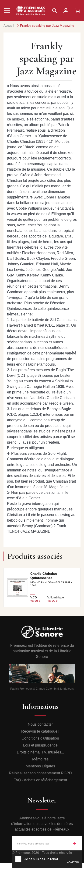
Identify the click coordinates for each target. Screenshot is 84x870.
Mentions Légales (40, 766)
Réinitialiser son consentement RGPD (40, 773)
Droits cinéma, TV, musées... (40, 752)
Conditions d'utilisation (40, 738)
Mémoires (40, 759)
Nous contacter (40, 724)
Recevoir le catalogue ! (40, 731)
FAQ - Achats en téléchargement (40, 780)
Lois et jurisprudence (40, 745)
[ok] (74, 843)
